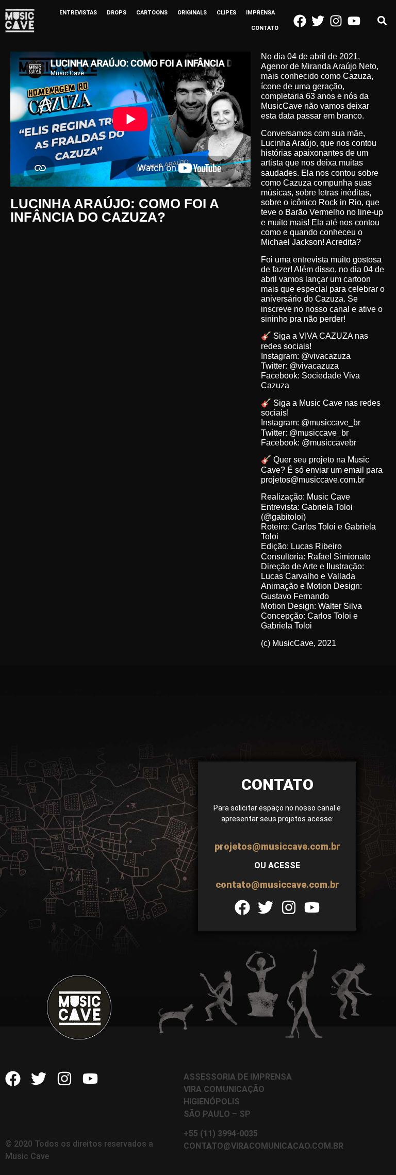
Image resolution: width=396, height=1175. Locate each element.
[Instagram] (335, 20)
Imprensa (260, 12)
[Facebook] (299, 20)
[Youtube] (354, 20)
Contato (264, 28)
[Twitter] (317, 20)
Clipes (226, 12)
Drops (116, 12)
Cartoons (152, 12)
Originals (192, 12)
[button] (382, 20)
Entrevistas (78, 12)
